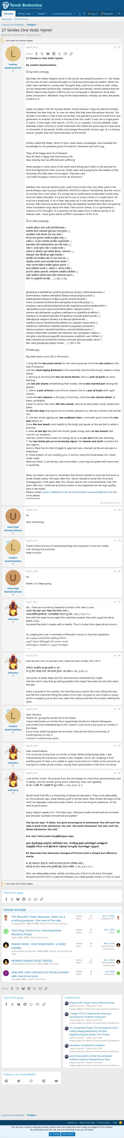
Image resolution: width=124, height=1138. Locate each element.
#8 (119, 745)
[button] (33, 14)
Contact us (72, 1122)
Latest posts (72, 997)
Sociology (54, 963)
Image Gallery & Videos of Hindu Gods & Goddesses (94, 1008)
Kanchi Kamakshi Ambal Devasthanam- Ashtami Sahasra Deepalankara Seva (91, 1057)
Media (41, 13)
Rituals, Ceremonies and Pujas (53, 923)
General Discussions (39, 937)
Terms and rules (87, 1122)
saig (13, 979)
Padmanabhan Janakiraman (23, 951)
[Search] (119, 14)
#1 (119, 47)
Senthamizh (109, 974)
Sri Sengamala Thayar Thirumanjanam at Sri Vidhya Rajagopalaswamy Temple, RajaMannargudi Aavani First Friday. (93, 1031)
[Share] (115, 47)
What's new (24, 13)
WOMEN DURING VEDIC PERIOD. (32, 961)
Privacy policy (103, 1122)
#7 (119, 709)
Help (115, 1122)
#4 (119, 571)
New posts (7, 19)
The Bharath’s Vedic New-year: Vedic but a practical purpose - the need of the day (38, 918)
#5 (119, 601)
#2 (119, 509)
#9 (119, 773)
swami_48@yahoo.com (55, 492)
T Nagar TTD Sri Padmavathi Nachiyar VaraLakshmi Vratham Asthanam (90, 1015)
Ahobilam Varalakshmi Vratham (87, 1045)
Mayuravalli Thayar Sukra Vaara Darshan (92, 1002)
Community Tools (62, 13)
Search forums (21, 19)
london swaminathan (14, 34)
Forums (8, 13)
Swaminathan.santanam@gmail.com (92, 492)
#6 (119, 655)
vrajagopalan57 (18, 923)
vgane (14, 937)
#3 (119, 540)
